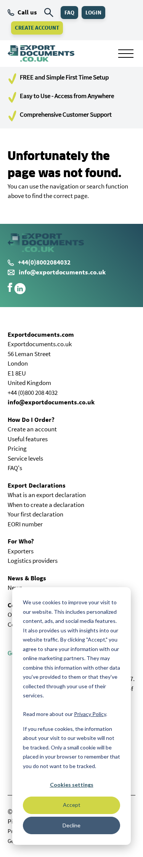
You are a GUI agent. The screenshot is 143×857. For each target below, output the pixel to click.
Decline (71, 825)
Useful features (28, 439)
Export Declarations (37, 485)
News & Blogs (27, 578)
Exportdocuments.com (41, 334)
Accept (71, 805)
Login (93, 12)
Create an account (32, 429)
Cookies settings (71, 784)
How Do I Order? (31, 419)
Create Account (37, 27)
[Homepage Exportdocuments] (41, 53)
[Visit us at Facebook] (10, 289)
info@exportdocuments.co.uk (62, 272)
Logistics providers (33, 560)
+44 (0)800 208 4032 (33, 392)
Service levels (25, 458)
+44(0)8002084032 (44, 262)
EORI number (25, 524)
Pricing (17, 448)
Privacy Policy (90, 714)
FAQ (69, 12)
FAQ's (15, 468)
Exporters (21, 551)
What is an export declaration (47, 495)
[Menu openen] (125, 53)
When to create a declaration (46, 505)
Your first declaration (35, 514)
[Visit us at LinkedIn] (20, 292)
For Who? (21, 541)
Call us (27, 12)
